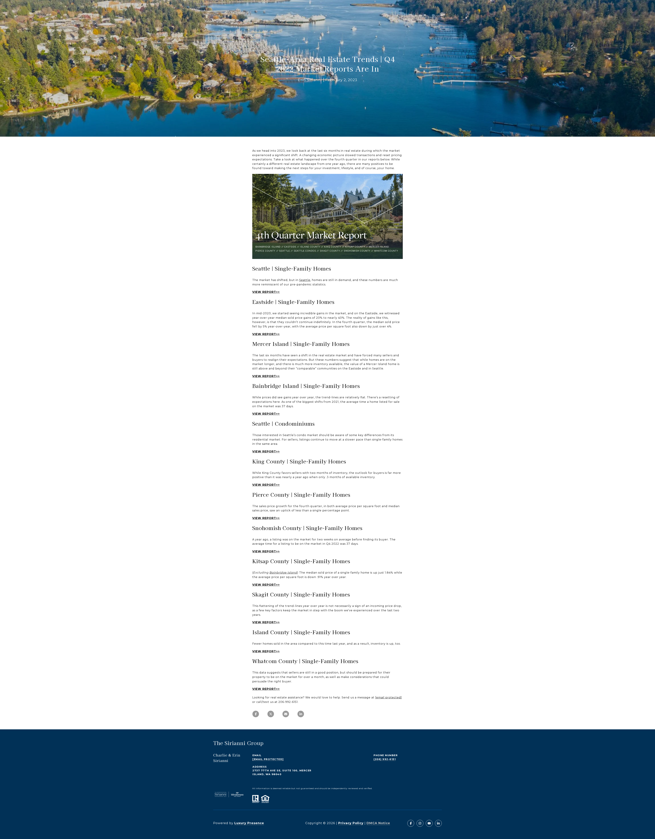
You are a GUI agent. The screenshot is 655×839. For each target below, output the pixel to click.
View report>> (266, 292)
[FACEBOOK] (410, 823)
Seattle (304, 280)
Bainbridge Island (283, 572)
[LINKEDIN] (438, 823)
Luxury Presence (249, 823)
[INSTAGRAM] (420, 823)
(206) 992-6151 (385, 759)
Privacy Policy (350, 823)
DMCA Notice (378, 823)
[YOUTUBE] (429, 823)
